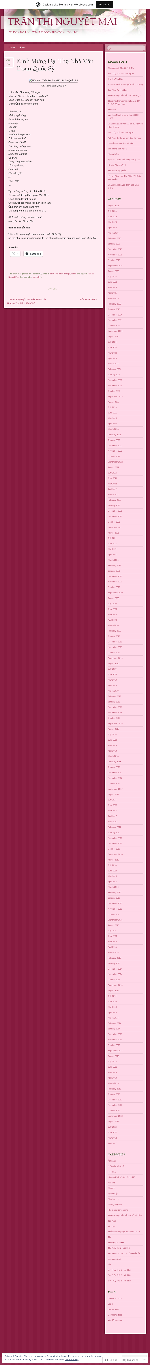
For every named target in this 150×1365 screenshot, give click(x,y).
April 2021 (112, 554)
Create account (115, 1298)
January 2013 (114, 1094)
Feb (8, 61)
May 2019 (112, 680)
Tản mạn (112, 1221)
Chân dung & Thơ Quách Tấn (121, 68)
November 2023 (115, 385)
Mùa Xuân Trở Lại (90, 299)
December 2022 (115, 445)
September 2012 (115, 1116)
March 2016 (113, 887)
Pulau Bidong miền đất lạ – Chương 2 (124, 95)
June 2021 (112, 543)
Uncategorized (114, 1259)
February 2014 (114, 1023)
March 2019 (113, 691)
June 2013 (112, 1067)
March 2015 (113, 952)
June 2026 (112, 216)
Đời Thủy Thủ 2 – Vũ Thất (119, 1275)
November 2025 (115, 255)
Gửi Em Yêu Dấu (115, 79)
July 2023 (112, 407)
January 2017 (114, 832)
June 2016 (112, 871)
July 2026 (112, 211)
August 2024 (113, 336)
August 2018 (113, 729)
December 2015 (115, 903)
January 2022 (114, 505)
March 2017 (113, 822)
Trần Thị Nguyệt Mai (62, 22)
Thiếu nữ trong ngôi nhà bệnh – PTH (124, 1232)
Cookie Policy (71, 1359)
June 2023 (112, 413)
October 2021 (114, 522)
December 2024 (115, 315)
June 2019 (112, 674)
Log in (110, 1304)
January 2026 (114, 244)
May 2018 (112, 745)
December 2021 (115, 511)
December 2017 (115, 772)
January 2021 (114, 571)
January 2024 (114, 375)
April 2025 (112, 293)
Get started (104, 4)
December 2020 (115, 576)
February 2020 (114, 631)
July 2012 (112, 1127)
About (22, 47)
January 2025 (114, 309)
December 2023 (115, 380)
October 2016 (114, 849)
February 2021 (114, 565)
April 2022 (112, 489)
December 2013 (115, 1034)
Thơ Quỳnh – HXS (116, 1242)
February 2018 (114, 762)
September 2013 (115, 1051)
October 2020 (114, 587)
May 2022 (112, 484)
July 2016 (112, 865)
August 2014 (113, 990)
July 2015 (112, 930)
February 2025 (114, 304)
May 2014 (112, 1007)
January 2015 (114, 963)
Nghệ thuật (113, 1193)
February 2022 (114, 500)
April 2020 (112, 620)
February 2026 (114, 238)
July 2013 (112, 1061)
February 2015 (114, 958)
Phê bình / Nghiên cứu (118, 1210)
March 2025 (113, 298)
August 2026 (113, 206)
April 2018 (112, 751)
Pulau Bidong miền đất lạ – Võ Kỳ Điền (125, 1215)
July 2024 (112, 342)
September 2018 (115, 723)
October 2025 (114, 260)
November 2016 (115, 843)
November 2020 (115, 582)
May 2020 (112, 614)
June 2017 (112, 805)
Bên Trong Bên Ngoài (117, 149)
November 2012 (115, 1105)
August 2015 (113, 925)
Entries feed (113, 1309)
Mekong (111, 1188)
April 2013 (112, 1078)
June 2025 (112, 282)
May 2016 (112, 876)
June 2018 (112, 740)
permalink (37, 277)
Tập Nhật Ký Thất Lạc (118, 90)
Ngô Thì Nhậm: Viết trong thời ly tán (124, 160)
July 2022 (112, 473)
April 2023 (112, 424)
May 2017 (112, 811)
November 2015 (115, 909)
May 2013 (112, 1072)
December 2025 (115, 249)
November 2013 (115, 1040)
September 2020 (115, 593)
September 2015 (115, 920)
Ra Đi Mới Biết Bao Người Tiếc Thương (125, 84)
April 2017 (112, 816)
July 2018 (112, 734)
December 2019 (115, 642)
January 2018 (114, 767)
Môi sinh (111, 1183)
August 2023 (113, 402)
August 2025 (113, 271)
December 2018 (115, 707)
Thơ (52, 274)
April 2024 (112, 358)
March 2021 (113, 560)
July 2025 (112, 276)
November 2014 (115, 974)
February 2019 (114, 696)
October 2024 (114, 325)
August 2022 (113, 467)
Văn (109, 1264)
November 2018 (115, 712)
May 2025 (112, 287)
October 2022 (114, 456)
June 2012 (112, 1132)
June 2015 (112, 936)
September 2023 (115, 396)
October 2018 (114, 718)
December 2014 (115, 969)
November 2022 (115, 451)
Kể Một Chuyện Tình (117, 165)
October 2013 (114, 1045)
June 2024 (112, 347)
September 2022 (115, 462)
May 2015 (112, 941)
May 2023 (112, 418)
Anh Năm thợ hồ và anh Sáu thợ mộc (124, 138)
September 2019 (115, 658)
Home (11, 47)
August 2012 (113, 1121)
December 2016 (115, 838)
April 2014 (112, 1012)
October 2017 (114, 783)
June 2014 (112, 1001)
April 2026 (112, 227)
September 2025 (115, 266)
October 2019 (114, 653)
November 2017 (115, 778)
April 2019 (112, 685)
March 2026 (113, 233)
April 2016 (112, 882)
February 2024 (114, 369)
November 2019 (115, 647)
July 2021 (112, 538)
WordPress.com (115, 1320)
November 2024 (115, 320)
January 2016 (114, 898)
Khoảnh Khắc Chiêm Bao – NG (121, 1177)
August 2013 (113, 1056)
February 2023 (114, 435)
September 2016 (115, 854)
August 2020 (113, 598)
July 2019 (112, 669)
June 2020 (112, 609)
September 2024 (115, 331)
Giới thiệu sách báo (116, 1166)
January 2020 (114, 636)
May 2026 (112, 222)
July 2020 (112, 603)
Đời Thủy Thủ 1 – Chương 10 (121, 132)
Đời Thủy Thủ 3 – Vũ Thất (119, 1281)
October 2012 (114, 1110)
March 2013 (113, 1083)
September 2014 (115, 985)
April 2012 (112, 1143)
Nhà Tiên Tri (113, 1199)
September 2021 (115, 527)
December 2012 (115, 1100)
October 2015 (114, 914)
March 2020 (113, 625)
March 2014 (113, 1018)
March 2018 (113, 756)
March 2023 (113, 429)
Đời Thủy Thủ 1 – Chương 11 (121, 73)
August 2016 (113, 860)
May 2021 (112, 549)
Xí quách (112, 109)
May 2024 (112, 353)
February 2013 (114, 1089)
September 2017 (115, 789)
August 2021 (113, 533)
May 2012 (112, 1138)
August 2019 (113, 664)
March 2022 (113, 494)
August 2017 (113, 794)
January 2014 (114, 1029)
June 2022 (112, 478)
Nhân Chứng (113, 154)
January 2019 (114, 702)
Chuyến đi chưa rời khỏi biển (120, 143)
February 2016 (114, 892)
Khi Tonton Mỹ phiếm (117, 171)
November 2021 (115, 516)
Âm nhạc (112, 1161)
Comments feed (115, 1315)
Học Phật (112, 1172)
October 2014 (114, 980)
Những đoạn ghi (115, 1204)
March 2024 (113, 364)
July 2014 (112, 996)
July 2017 (112, 800)
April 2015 (112, 947)
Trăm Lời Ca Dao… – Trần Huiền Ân (124, 1253)
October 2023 (114, 391)
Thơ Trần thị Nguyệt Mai (65, 274)
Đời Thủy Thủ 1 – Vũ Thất (119, 1270)
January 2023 (114, 440)
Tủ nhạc (111, 1226)
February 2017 (114, 827)
